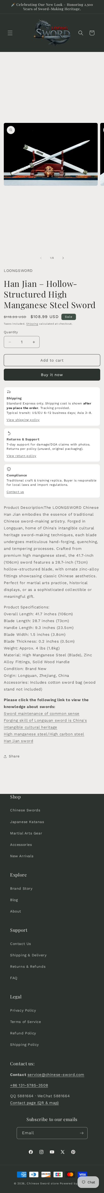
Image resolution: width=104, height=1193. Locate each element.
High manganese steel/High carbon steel (44, 734)
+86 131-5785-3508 (29, 1085)
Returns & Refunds (27, 966)
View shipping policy (23, 420)
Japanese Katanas (27, 822)
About (15, 911)
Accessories (21, 845)
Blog (14, 900)
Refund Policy (23, 1033)
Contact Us (20, 944)
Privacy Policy (23, 1010)
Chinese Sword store (43, 1183)
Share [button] (14, 756)
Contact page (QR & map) (34, 1103)
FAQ (13, 978)
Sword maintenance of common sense (42, 713)
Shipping (32, 323)
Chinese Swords (25, 810)
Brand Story (21, 888)
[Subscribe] (81, 1133)
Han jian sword (18, 741)
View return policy (21, 456)
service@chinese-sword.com (56, 1074)
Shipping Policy (24, 1044)
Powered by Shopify (75, 1183)
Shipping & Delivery (28, 955)
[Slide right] (63, 258)
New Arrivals (21, 856)
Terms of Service (25, 1022)
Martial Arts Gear (26, 833)
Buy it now (52, 374)
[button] (10, 33)
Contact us (15, 492)
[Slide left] (40, 258)
